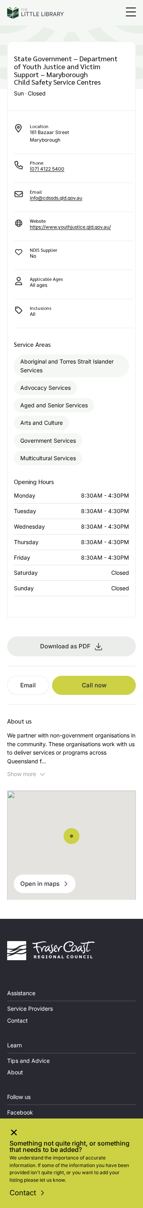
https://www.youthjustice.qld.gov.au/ (70, 227)
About (15, 1072)
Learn (14, 1045)
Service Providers (30, 1008)
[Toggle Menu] (131, 13)
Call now (94, 685)
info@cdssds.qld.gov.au (56, 198)
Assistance (21, 993)
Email (28, 685)
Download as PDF (65, 646)
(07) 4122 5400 (47, 169)
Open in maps (40, 883)
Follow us (19, 1096)
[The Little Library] (35, 13)
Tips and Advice (28, 1060)
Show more (21, 773)
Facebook (20, 1112)
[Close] (14, 1133)
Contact (23, 1193)
